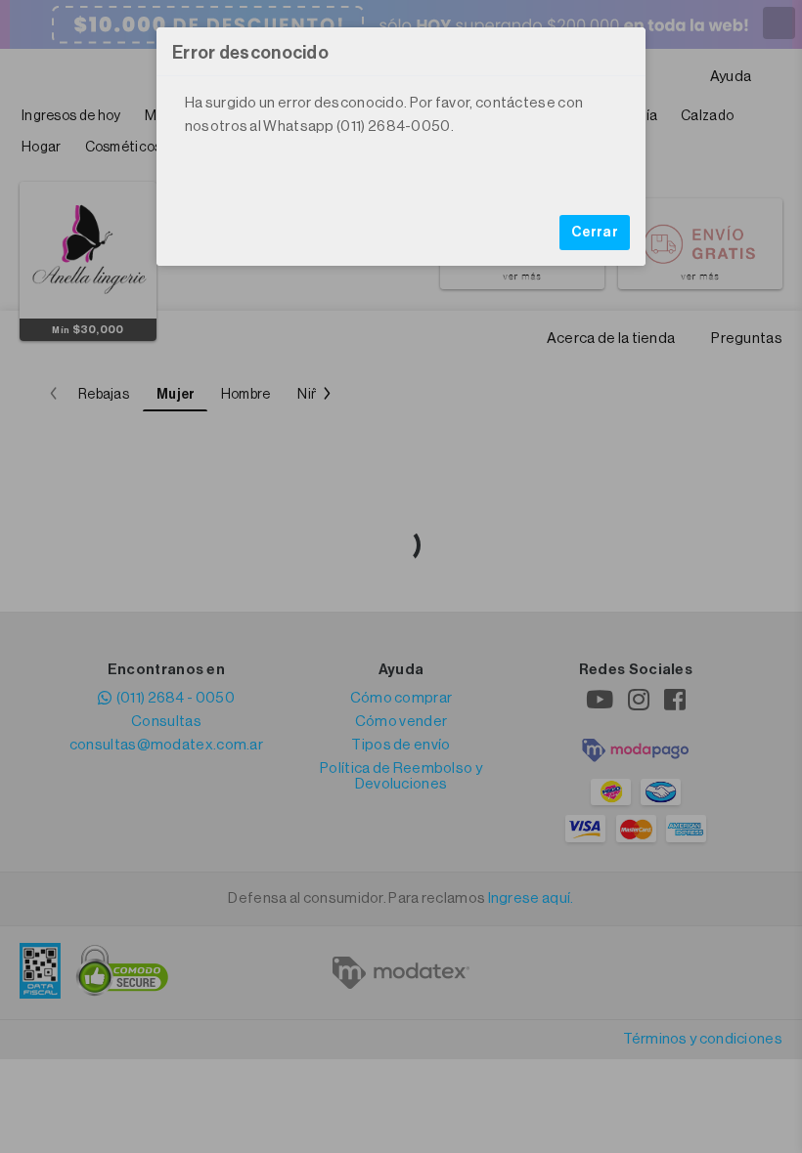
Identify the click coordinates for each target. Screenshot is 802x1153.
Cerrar (594, 232)
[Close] (621, 51)
